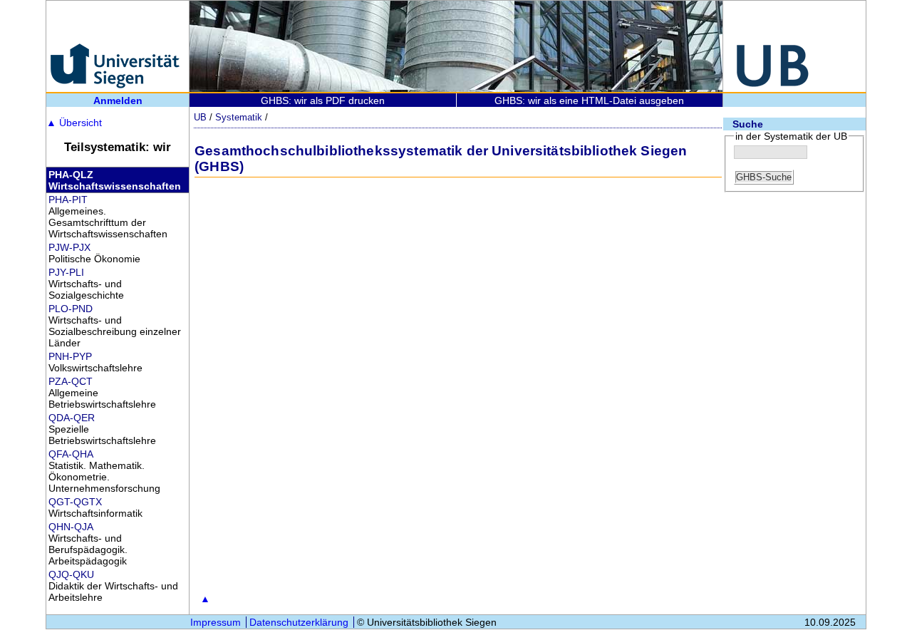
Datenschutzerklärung (298, 622)
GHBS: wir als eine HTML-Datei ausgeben (589, 100)
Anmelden (117, 100)
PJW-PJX (69, 247)
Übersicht (74, 122)
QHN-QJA (70, 526)
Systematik (238, 117)
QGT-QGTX (75, 501)
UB (200, 117)
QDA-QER (71, 417)
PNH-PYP (70, 356)
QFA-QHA (70, 454)
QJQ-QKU (71, 574)
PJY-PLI (66, 272)
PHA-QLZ (70, 174)
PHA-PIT (68, 199)
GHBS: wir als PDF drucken (323, 100)
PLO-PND (70, 308)
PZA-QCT (70, 381)
